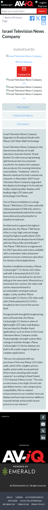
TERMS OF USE (23, 504)
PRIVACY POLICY (38, 504)
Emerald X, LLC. (23, 485)
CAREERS (19, 497)
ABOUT (10, 497)
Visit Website (25, 61)
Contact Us (5, 416)
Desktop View (24, 445)
